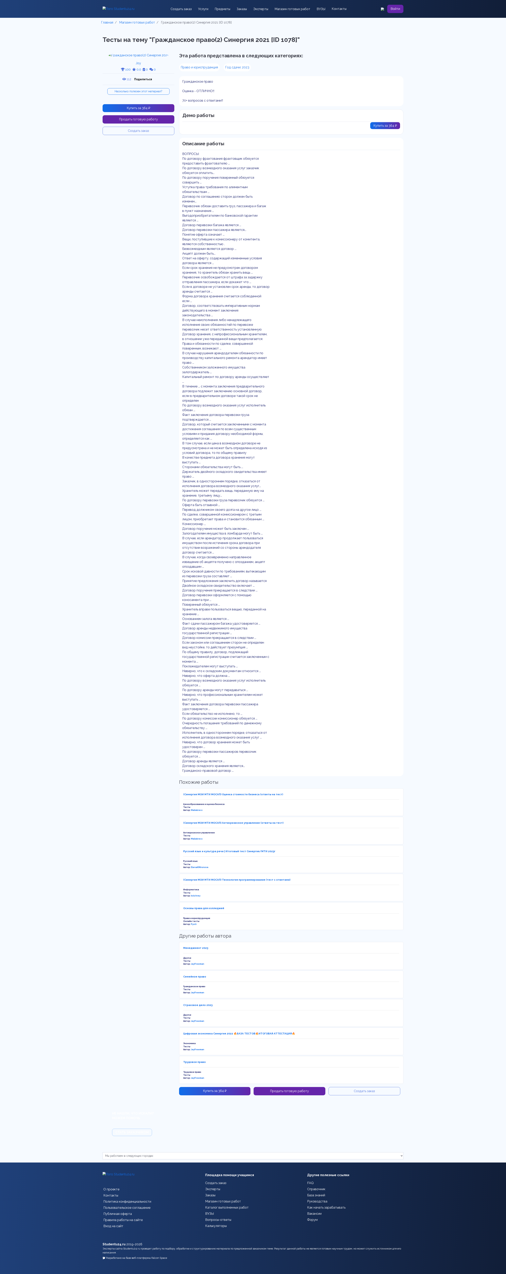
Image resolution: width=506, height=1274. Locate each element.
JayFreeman (197, 964)
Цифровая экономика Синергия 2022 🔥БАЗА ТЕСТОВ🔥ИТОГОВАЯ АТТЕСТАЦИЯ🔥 (239, 1033)
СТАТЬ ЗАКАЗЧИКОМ (132, 1132)
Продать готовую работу (138, 119)
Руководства (317, 1201)
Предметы (222, 9)
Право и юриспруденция (199, 67)
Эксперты (260, 9)
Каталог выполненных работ (227, 1207)
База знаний (316, 1195)
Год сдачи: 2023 (237, 67)
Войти (395, 9)
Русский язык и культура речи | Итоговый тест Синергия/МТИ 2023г (229, 851)
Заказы (242, 9)
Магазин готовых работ (292, 9)
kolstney (195, 895)
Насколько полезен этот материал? (138, 91)
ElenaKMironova (199, 867)
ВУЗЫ (321, 9)
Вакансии (314, 1213)
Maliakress (197, 810)
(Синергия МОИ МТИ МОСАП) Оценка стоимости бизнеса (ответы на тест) (233, 794)
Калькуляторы (216, 1226)
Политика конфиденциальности (127, 1201)
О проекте (111, 1189)
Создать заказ (181, 9)
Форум (312, 1220)
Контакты (339, 9)
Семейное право (194, 976)
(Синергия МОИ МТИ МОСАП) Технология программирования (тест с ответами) (236, 879)
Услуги (203, 9)
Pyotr (194, 924)
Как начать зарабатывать (326, 1207)
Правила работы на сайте (123, 1220)
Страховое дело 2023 (197, 1005)
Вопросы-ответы (218, 1220)
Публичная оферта (117, 1214)
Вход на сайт (113, 1226)
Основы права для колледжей (203, 908)
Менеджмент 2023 (195, 947)
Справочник (316, 1189)
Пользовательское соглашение (126, 1208)
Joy (138, 63)
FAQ (310, 1183)
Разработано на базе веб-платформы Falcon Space (136, 1257)
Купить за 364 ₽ (138, 108)
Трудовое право (194, 1062)
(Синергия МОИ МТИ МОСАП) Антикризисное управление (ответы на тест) (233, 822)
